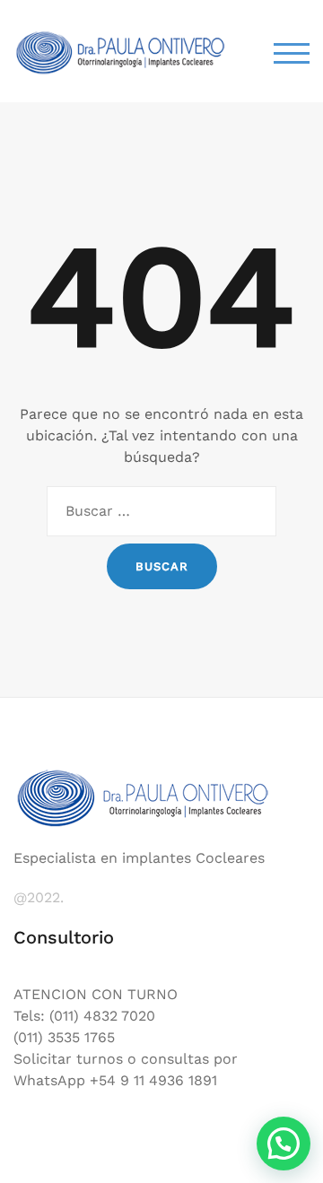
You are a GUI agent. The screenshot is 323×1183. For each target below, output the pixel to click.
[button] (283, 1143)
